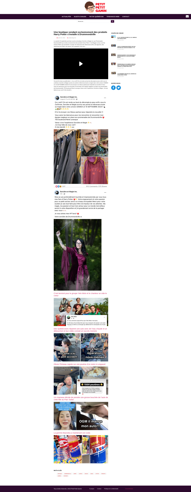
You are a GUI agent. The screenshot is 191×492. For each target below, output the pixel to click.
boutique (60, 473)
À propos (91, 488)
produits (103, 473)
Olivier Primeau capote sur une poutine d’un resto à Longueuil (79, 364)
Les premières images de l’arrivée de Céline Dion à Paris (126, 74)
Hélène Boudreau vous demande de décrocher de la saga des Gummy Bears (126, 56)
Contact (125, 16)
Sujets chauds (80, 16)
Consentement (129, 488)
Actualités (66, 16)
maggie (86, 473)
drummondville (67, 473)
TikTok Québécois (96, 16)
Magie (92, 473)
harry (75, 473)
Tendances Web (113, 16)
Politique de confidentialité (111, 488)
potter (97, 473)
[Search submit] (112, 21)
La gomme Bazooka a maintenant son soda (72, 433)
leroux (80, 473)
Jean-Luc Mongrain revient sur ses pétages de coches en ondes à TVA (126, 47)
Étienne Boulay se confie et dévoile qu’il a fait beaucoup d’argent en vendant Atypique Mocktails (126, 65)
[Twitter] (118, 87)
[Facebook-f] (113, 87)
